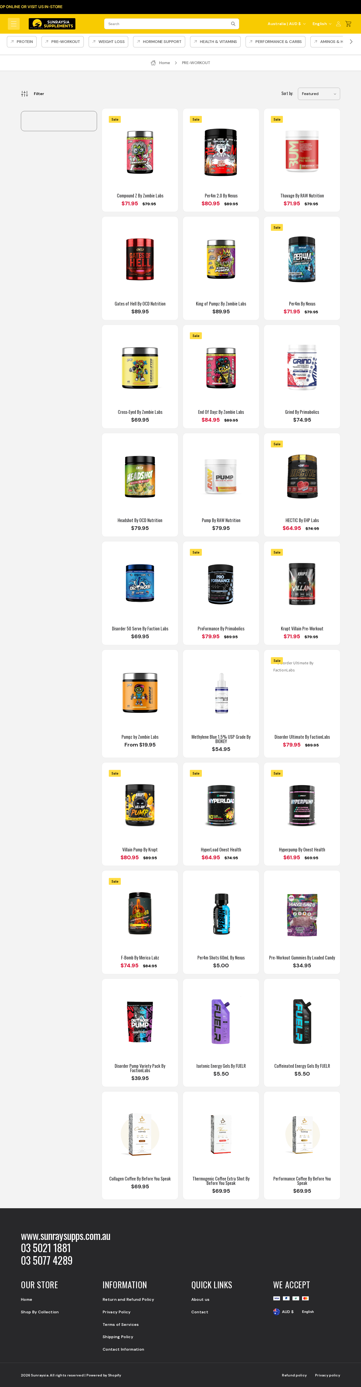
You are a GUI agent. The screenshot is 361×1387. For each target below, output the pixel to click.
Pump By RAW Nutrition (221, 520)
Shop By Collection (40, 1312)
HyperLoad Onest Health (221, 849)
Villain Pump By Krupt (140, 849)
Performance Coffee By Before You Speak (302, 1180)
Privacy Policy (116, 1312)
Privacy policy (327, 1375)
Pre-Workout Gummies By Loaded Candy (302, 957)
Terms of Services (121, 1324)
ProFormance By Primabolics (221, 628)
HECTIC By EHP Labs (302, 520)
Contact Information (123, 1349)
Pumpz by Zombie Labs (140, 737)
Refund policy (294, 1375)
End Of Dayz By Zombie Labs (221, 412)
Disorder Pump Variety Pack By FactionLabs (140, 1068)
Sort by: (287, 93)
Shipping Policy (118, 1336)
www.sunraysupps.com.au (66, 1235)
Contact (199, 1312)
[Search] (233, 23)
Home (26, 1299)
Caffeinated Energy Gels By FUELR (302, 1066)
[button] (14, 24)
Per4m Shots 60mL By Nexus (221, 957)
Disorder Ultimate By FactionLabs (302, 737)
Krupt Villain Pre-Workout (302, 628)
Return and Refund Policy (128, 1299)
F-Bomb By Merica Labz (140, 957)
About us (200, 1299)
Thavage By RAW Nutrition (302, 195)
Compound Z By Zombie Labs (140, 195)
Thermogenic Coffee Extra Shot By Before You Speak (221, 1180)
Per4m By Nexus (302, 303)
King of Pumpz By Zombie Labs (221, 303)
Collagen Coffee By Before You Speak (140, 1178)
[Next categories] (351, 42)
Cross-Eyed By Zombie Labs (140, 412)
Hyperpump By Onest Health (302, 849)
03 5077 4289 (46, 1260)
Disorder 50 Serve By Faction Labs (140, 628)
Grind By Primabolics (302, 412)
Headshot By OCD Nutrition (140, 520)
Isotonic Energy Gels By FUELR (221, 1066)
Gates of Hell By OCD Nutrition (140, 303)
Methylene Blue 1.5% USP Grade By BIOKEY (221, 739)
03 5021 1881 (46, 1247)
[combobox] (171, 23)
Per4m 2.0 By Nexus (221, 195)
